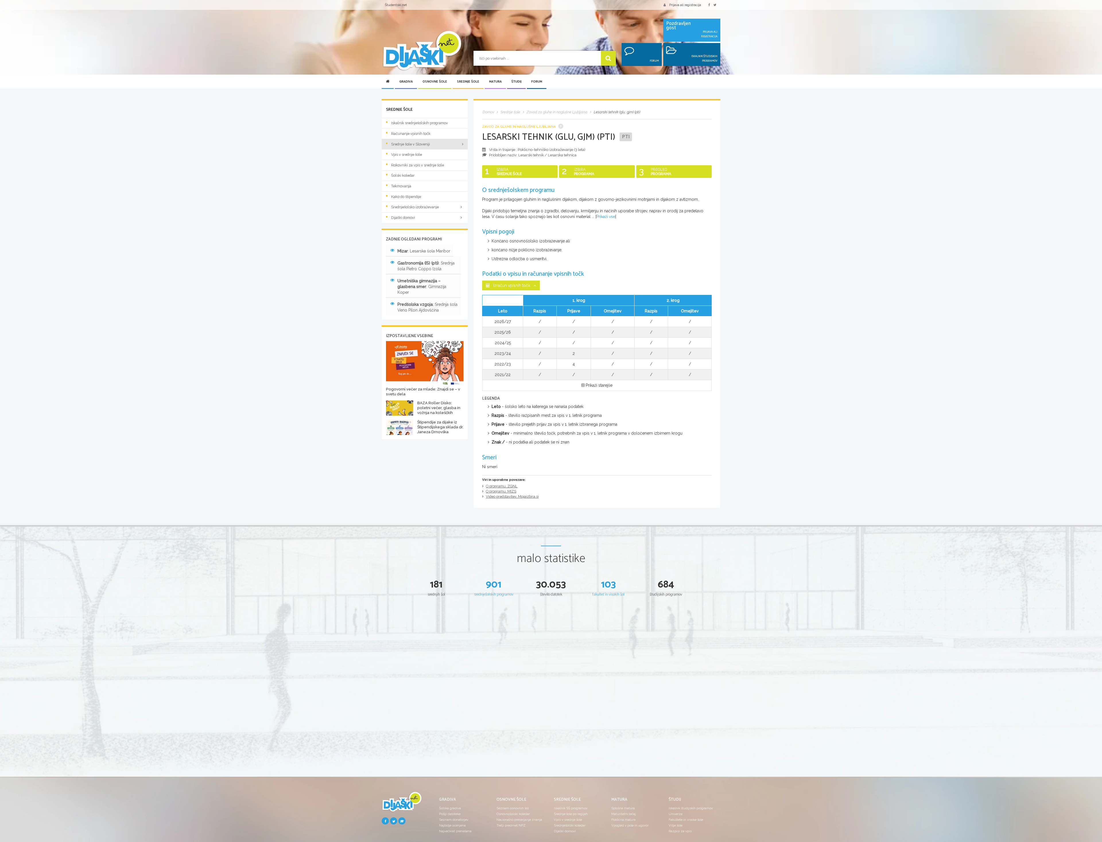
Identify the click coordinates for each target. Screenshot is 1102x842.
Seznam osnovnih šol (512, 808)
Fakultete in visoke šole (686, 820)
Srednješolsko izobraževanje (415, 207)
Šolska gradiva (450, 808)
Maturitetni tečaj (623, 814)
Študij (516, 81)
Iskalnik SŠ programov (570, 808)
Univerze (675, 814)
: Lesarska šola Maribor (423, 251)
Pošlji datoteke (450, 814)
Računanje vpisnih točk (410, 133)
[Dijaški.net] (402, 804)
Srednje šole (468, 81)
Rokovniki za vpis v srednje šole (417, 165)
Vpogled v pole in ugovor (630, 825)
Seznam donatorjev (453, 820)
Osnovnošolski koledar (513, 814)
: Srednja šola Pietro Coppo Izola (426, 266)
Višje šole (675, 825)
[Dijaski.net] (422, 51)
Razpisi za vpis (680, 831)
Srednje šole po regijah (571, 814)
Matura (495, 81)
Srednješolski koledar (569, 825)
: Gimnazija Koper (421, 287)
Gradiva (406, 81)
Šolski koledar (403, 175)
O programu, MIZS (501, 491)
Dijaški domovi (403, 217)
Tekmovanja (401, 186)
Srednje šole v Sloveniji (410, 144)
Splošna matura (623, 808)
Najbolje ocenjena (452, 825)
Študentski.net (396, 5)
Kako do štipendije (406, 197)
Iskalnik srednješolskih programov (419, 123)
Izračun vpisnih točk (511, 285)
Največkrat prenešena (455, 831)
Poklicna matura (623, 820)
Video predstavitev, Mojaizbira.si (512, 496)
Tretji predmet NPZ (510, 825)
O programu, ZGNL (501, 486)
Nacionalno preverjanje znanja (519, 820)
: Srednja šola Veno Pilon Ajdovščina (427, 307)
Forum (536, 81)
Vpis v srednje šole (406, 154)
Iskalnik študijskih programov (691, 808)
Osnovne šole (434, 81)
